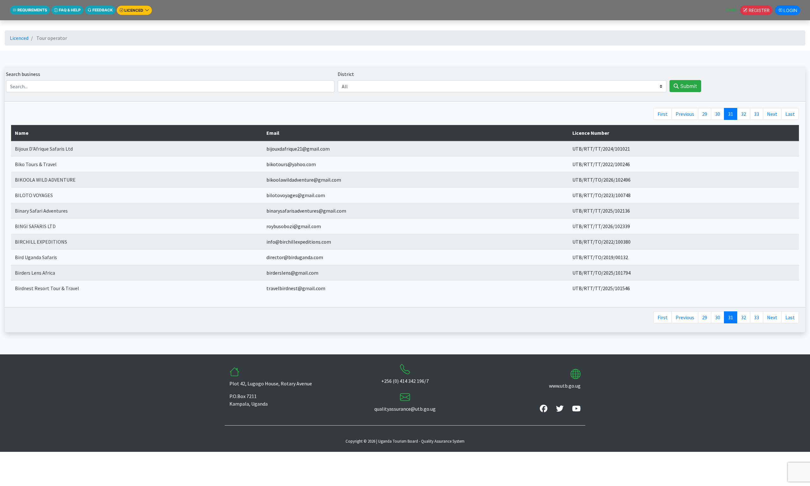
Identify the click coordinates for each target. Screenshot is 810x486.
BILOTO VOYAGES (34, 195)
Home (733, 9)
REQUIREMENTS (31, 10)
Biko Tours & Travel (36, 164)
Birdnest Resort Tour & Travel (47, 288)
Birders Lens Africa (35, 273)
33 (756, 114)
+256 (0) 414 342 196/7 (405, 381)
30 (717, 114)
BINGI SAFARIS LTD (35, 226)
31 (730, 114)
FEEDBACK (102, 10)
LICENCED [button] (133, 10)
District (346, 74)
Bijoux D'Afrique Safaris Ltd (44, 149)
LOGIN (789, 10)
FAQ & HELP (69, 10)
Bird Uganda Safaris (36, 257)
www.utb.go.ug (565, 386)
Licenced (19, 38)
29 (704, 114)
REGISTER (758, 10)
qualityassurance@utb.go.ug (405, 409)
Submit (688, 86)
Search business (23, 74)
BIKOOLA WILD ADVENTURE (45, 180)
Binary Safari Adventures (41, 211)
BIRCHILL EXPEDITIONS (41, 242)
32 (743, 114)
